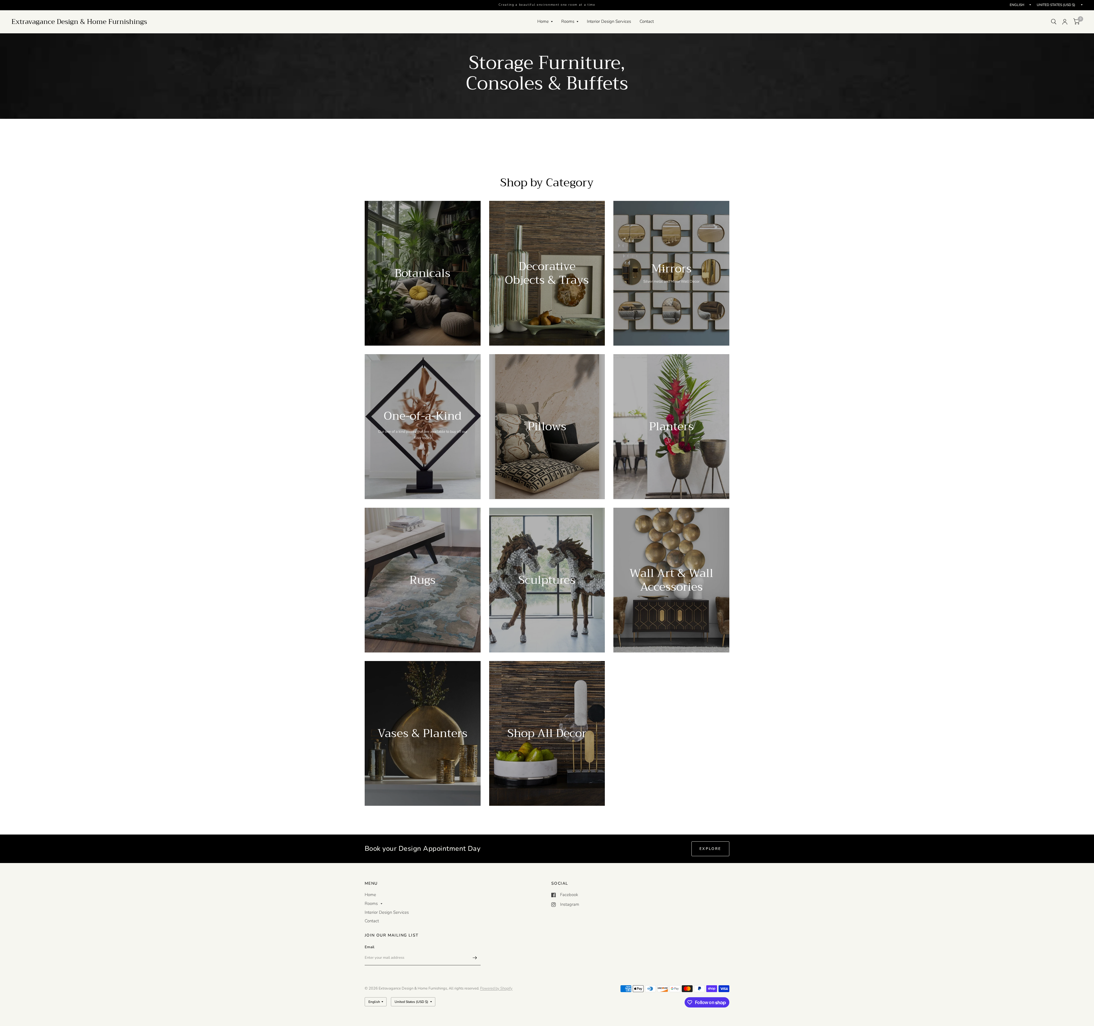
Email (369, 947)
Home (543, 21)
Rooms (567, 21)
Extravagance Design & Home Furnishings (79, 21)
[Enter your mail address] (475, 957)
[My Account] (1064, 21)
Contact (647, 21)
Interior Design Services (609, 21)
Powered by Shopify (496, 988)
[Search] (1053, 21)
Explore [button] (710, 848)
